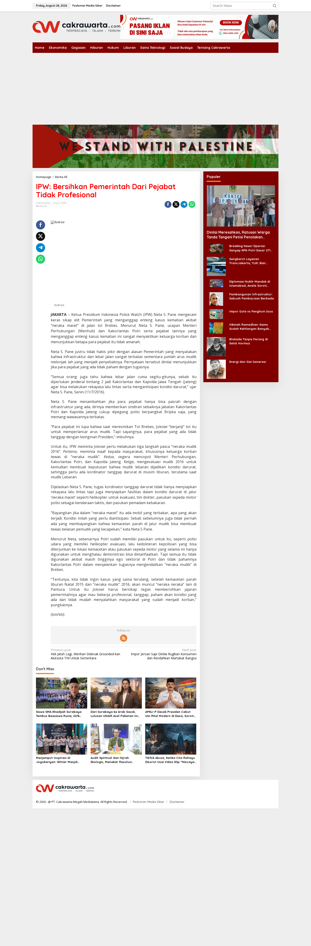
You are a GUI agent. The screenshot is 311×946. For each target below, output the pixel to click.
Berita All (41, 206)
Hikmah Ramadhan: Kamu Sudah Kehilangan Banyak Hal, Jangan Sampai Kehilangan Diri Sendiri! (249, 327)
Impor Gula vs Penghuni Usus (251, 311)
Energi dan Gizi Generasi (247, 361)
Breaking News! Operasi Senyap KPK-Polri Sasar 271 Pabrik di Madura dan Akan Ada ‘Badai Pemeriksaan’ (249, 248)
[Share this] (168, 204)
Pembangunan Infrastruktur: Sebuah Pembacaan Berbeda (251, 296)
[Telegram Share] (184, 204)
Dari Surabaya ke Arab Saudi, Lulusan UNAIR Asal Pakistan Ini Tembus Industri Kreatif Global (114, 714)
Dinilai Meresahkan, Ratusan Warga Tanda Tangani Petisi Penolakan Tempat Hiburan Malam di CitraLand (238, 235)
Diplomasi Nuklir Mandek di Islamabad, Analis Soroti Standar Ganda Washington (250, 284)
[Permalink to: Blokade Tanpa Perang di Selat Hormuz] (216, 346)
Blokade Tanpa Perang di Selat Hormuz (248, 341)
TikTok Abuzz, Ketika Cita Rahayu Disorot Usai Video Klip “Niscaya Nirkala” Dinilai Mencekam (170, 760)
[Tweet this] (176, 204)
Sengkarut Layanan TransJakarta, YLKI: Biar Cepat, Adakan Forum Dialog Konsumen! (251, 261)
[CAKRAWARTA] (76, 26)
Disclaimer (177, 802)
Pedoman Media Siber (148, 802)
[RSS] (123, 638)
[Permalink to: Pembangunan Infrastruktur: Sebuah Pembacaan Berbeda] (216, 298)
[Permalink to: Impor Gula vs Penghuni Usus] (216, 314)
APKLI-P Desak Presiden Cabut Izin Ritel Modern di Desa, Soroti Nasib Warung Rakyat (169, 714)
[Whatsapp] (192, 204)
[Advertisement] (155, 87)
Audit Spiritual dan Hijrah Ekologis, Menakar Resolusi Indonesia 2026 (111, 760)
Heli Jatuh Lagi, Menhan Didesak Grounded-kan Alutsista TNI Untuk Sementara (85, 654)
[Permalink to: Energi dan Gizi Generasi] (216, 369)
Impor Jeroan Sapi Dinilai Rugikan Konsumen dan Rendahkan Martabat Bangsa (163, 654)
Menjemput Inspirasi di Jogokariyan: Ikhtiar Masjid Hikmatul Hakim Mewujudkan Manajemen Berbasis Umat (57, 760)
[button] (274, 6)
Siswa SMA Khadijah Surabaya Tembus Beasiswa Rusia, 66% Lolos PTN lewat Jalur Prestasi (59, 714)
